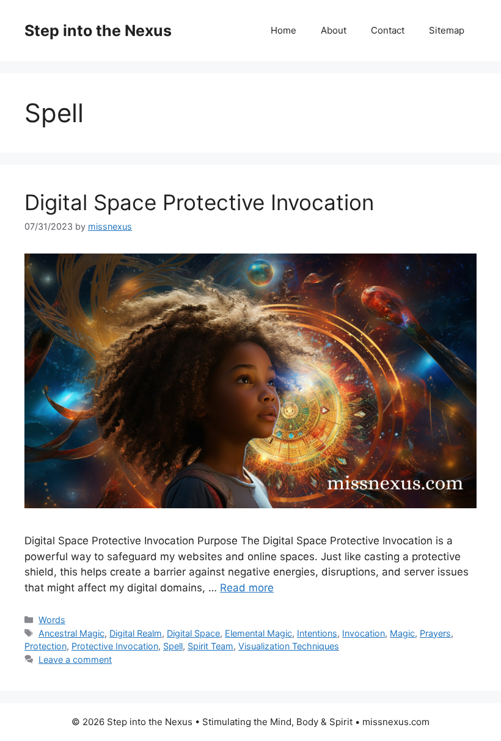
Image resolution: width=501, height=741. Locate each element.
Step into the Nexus (98, 30)
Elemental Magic (258, 633)
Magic (402, 633)
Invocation (363, 633)
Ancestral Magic (71, 633)
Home (283, 30)
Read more (247, 588)
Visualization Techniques (288, 646)
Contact (387, 30)
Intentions (317, 633)
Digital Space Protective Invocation (199, 202)
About (333, 30)
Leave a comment (75, 659)
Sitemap (446, 30)
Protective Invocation (114, 646)
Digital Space (193, 633)
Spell (173, 646)
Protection (45, 646)
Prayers (435, 633)
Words (51, 620)
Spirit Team (210, 646)
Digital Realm (135, 633)
